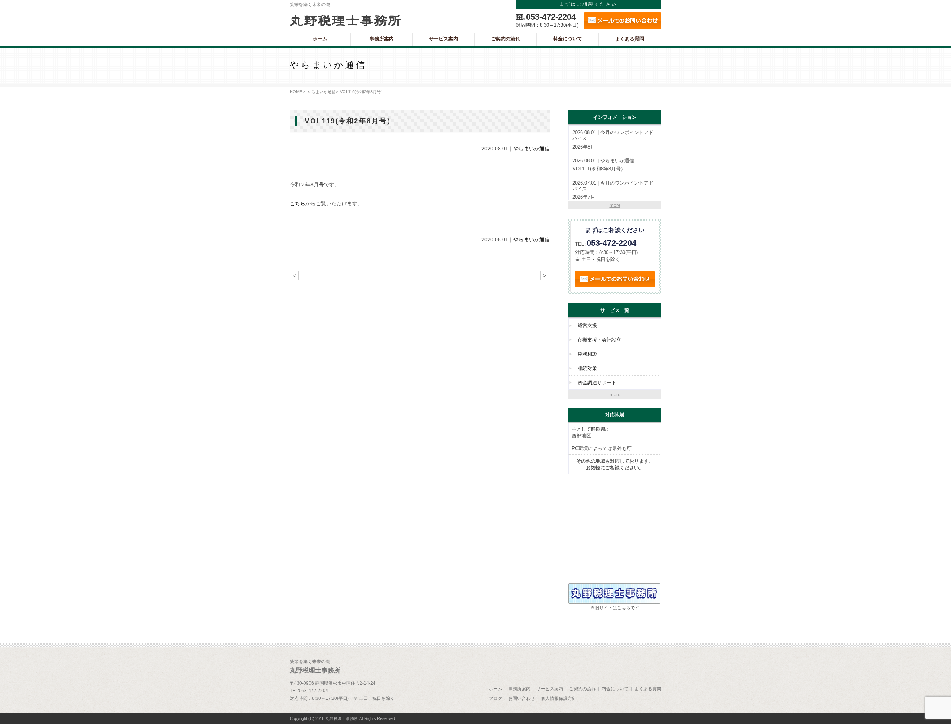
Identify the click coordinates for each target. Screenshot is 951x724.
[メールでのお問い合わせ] (622, 20)
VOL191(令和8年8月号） (603, 165)
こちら (297, 203)
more (615, 205)
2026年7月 (612, 190)
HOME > (297, 91)
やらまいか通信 (321, 91)
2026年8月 (612, 140)
